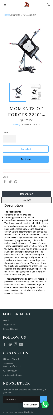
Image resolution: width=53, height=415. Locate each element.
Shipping (16, 124)
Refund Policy (9, 325)
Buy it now (26, 159)
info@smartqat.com (12, 375)
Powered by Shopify (25, 412)
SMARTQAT (13, 412)
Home (7, 15)
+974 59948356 (10, 371)
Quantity (7, 132)
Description (26, 193)
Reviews (26, 199)
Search (6, 320)
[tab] (26, 216)
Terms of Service (10, 329)
